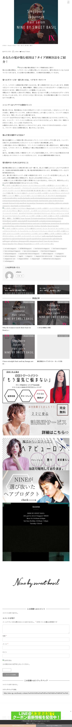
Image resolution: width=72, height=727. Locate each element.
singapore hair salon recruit (43, 256)
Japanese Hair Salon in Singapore (29, 253)
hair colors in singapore (30, 251)
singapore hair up (60, 256)
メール (5, 644)
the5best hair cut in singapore (51, 258)
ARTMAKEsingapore (25, 248)
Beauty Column (25, 51)
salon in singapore (10, 256)
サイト (5, 652)
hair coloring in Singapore (12, 251)
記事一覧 (20, 276)
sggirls (21, 256)
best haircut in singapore (42, 248)
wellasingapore (9, 261)
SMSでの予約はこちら (18, 725)
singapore (29, 256)
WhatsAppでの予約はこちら (54, 725)
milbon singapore (47, 253)
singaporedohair (23, 258)
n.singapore (59, 253)
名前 (5, 636)
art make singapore (10, 248)
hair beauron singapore (60, 248)
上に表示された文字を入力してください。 (17, 664)
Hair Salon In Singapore (48, 251)
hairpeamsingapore (10, 253)
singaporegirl (36, 258)
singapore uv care (9, 258)
